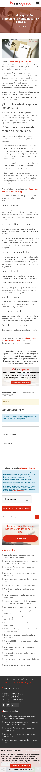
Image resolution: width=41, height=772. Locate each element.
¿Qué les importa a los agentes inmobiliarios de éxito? (21, 660)
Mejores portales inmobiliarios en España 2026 (21, 607)
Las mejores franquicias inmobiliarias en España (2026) (19, 568)
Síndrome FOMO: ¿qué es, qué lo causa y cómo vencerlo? (21, 642)
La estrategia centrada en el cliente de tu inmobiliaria (19, 648)
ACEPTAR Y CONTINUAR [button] (20, 766)
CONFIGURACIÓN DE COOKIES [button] (20, 769)
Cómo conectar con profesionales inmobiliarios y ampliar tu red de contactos (21, 562)
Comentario (7, 443)
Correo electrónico (9, 434)
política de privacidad (18, 490)
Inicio (18, 26)
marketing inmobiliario (20, 62)
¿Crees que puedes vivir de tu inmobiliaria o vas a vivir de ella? (21, 618)
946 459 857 (9, 682)
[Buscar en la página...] (37, 517)
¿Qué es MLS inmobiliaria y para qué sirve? (19, 585)
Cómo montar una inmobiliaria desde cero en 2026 (20, 580)
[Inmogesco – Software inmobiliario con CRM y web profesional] (20, 3)
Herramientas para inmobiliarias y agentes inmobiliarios (19, 596)
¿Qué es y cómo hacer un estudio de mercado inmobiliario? (20, 654)
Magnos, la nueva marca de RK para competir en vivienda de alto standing (20, 556)
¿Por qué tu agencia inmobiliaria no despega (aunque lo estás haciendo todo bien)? (20, 602)
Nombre (5, 425)
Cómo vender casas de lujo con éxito (17, 665)
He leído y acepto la (20, 468)
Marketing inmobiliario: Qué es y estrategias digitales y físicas (20, 574)
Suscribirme (20, 538)
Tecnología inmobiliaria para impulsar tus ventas (19, 590)
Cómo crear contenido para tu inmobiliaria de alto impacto (20, 636)
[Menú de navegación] (38, 3)
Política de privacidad (27, 468)
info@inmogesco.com (27, 682)
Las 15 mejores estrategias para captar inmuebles (18, 612)
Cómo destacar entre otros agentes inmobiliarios (17, 624)
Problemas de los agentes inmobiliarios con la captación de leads (21, 630)
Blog (24, 26)
